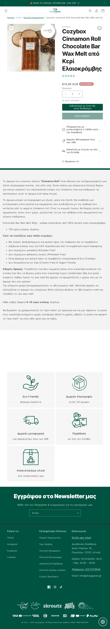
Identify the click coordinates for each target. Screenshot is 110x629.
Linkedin (11, 557)
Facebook (12, 550)
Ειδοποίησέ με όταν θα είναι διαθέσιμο (83, 107)
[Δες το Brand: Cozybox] (48, 31)
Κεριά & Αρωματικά (34, 17)
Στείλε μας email (81, 537)
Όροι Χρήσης (46, 544)
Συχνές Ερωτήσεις (49, 576)
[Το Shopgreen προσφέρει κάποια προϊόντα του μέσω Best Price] (69, 606)
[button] (82, 75)
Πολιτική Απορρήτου (49, 550)
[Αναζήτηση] (90, 11)
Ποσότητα (66, 88)
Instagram (12, 544)
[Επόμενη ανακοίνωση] (104, 3)
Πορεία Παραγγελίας (50, 537)
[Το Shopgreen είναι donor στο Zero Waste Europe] (85, 606)
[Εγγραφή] (77, 513)
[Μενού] (6, 11)
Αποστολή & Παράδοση (51, 563)
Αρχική (10, 17)
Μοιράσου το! (72, 161)
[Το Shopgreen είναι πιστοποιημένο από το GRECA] (28, 606)
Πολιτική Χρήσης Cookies (52, 570)
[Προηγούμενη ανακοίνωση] (5, 3)
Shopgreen (39, 622)
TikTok (10, 537)
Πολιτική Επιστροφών (50, 557)
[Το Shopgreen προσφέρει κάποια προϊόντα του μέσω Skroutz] (52, 606)
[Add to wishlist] (99, 28)
